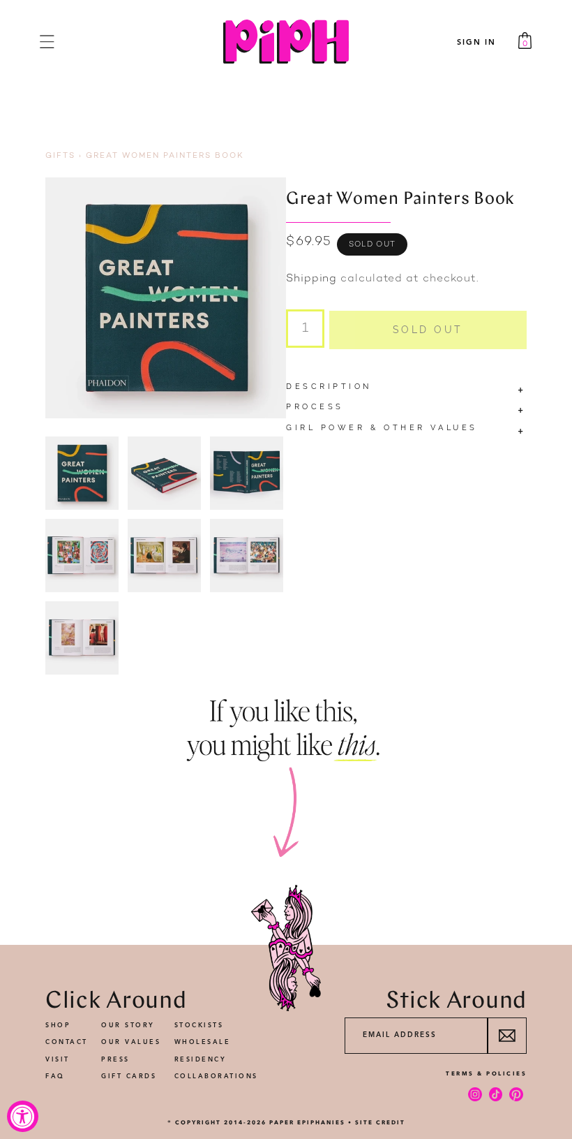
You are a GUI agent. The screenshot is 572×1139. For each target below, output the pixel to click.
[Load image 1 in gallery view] (82, 473)
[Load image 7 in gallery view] (82, 638)
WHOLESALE (202, 1042)
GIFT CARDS (128, 1076)
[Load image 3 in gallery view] (246, 473)
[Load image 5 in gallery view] (164, 555)
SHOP (57, 1025)
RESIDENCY (200, 1060)
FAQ (55, 1076)
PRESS (115, 1060)
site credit (380, 1122)
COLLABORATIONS (216, 1076)
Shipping (311, 279)
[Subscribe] (507, 1035)
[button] (47, 41)
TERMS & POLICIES (486, 1073)
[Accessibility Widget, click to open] (22, 1116)
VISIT (57, 1060)
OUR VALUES (130, 1042)
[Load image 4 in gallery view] (82, 555)
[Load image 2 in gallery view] (164, 473)
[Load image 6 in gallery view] (246, 555)
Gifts (60, 156)
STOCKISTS (199, 1025)
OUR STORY (128, 1025)
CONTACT (66, 1042)
